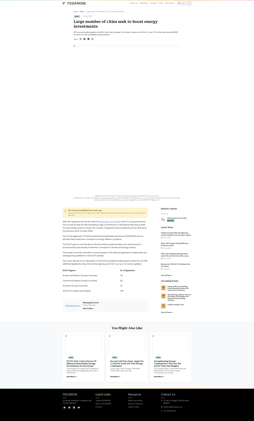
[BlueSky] (64, 407)
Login (183, 3)
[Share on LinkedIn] (88, 39)
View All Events (166, 312)
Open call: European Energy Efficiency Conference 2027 (175, 244)
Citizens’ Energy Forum (175, 305)
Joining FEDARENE (103, 401)
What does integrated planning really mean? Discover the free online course (175, 255)
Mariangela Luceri (91, 303)
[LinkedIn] (74, 407)
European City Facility (111, 222)
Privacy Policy (133, 407)
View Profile (88, 308)
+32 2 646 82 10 (169, 411)
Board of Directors (135, 404)
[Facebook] (69, 407)
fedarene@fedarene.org (172, 407)
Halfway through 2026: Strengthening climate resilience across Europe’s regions (176, 234)
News (82, 11)
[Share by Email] (92, 39)
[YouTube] (79, 407)
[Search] (189, 3)
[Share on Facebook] (84, 39)
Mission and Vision (135, 401)
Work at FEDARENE (103, 404)
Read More (71, 377)
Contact (98, 407)
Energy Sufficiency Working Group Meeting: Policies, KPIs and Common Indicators (178, 288)
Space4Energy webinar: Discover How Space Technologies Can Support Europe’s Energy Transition (179, 297)
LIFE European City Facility (177, 218)
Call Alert (119, 264)
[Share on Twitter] (80, 39)
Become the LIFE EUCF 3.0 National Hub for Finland (175, 265)
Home (76, 11)
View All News (166, 275)
